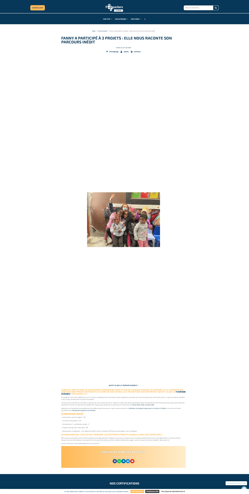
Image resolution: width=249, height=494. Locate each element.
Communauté (102, 31)
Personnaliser (152, 491)
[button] (115, 461)
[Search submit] (215, 8)
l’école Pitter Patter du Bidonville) (143, 405)
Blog (93, 31)
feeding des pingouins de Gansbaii (83, 410)
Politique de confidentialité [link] (173, 491)
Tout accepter (137, 491)
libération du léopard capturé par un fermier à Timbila (147, 408)
